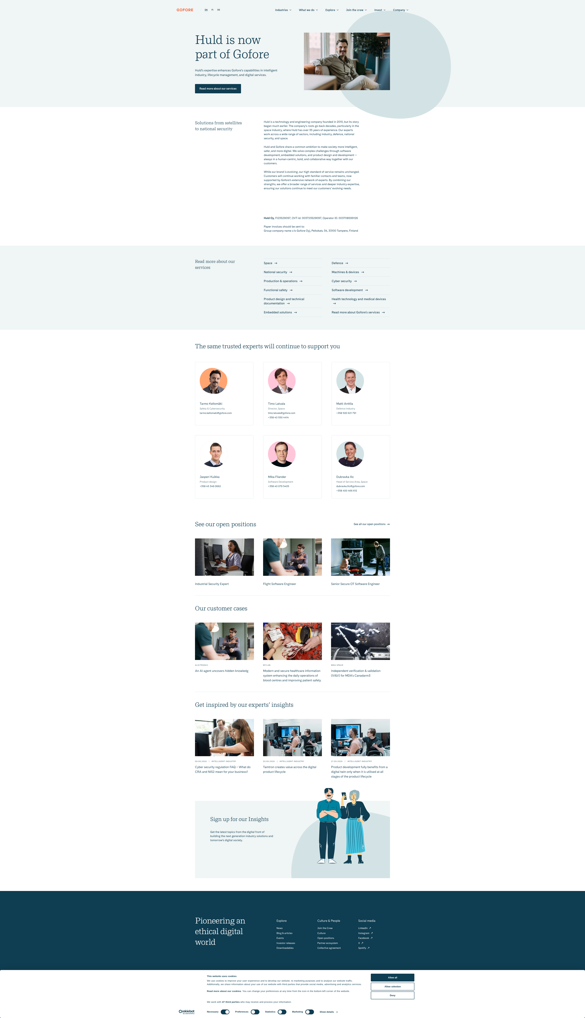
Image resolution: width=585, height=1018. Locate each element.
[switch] (255, 1011)
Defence (338, 263)
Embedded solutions (278, 312)
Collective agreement (329, 947)
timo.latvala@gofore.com (281, 413)
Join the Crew (325, 928)
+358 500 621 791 (346, 413)
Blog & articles (284, 933)
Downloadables (285, 947)
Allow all (392, 977)
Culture (321, 933)
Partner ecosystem (327, 943)
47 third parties (231, 1002)
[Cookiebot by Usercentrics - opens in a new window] (186, 1012)
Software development (347, 290)
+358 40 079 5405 (278, 486)
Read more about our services (218, 88)
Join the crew (354, 10)
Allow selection (393, 986)
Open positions (325, 938)
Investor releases (286, 943)
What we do (306, 10)
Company (399, 10)
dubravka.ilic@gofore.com (350, 486)
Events (280, 938)
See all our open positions (370, 524)
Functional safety (276, 290)
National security (276, 272)
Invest (378, 10)
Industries (281, 10)
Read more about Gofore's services (356, 312)
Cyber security (342, 281)
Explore (330, 10)
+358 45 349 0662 (210, 486)
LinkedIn (363, 928)
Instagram (364, 933)
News (280, 928)
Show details (327, 1012)
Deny (392, 995)
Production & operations (281, 281)
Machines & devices (346, 272)
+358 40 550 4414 (278, 417)
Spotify (362, 947)
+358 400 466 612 (346, 490)
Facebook (364, 938)
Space (268, 263)
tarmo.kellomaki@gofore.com (216, 413)
